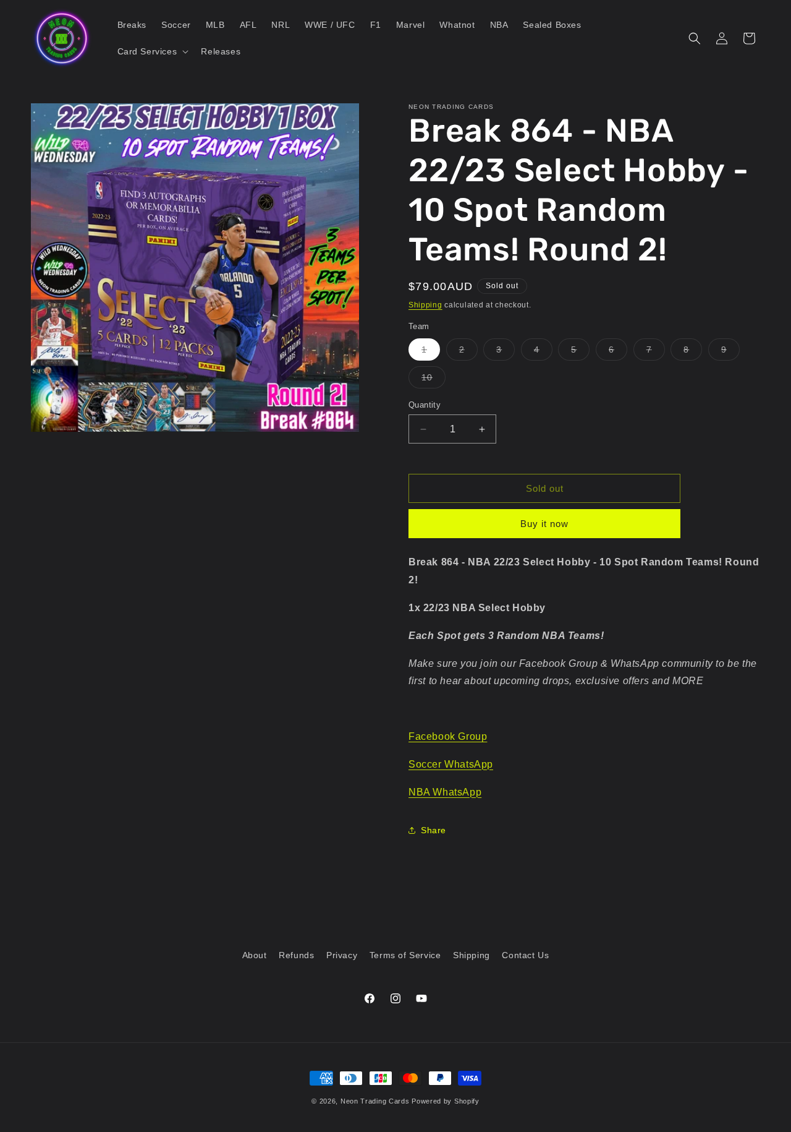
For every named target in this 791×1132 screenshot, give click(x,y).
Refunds (296, 955)
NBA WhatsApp (444, 792)
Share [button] (433, 830)
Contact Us (525, 955)
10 (433, 380)
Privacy (341, 955)
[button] (152, 51)
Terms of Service (405, 955)
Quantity (424, 404)
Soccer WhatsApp (450, 764)
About (254, 955)
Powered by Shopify (446, 1101)
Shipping (425, 305)
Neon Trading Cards (375, 1101)
